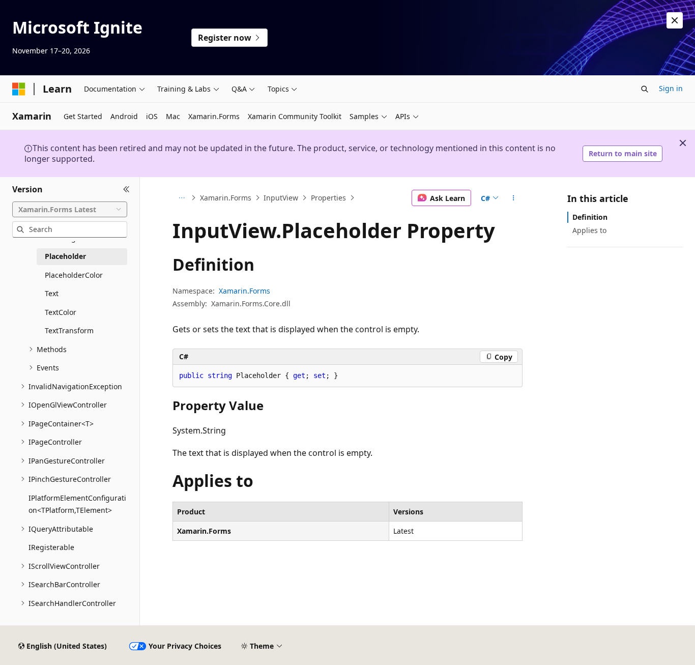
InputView (281, 198)
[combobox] (69, 209)
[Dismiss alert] (675, 20)
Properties (328, 198)
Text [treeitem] (52, 293)
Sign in (671, 88)
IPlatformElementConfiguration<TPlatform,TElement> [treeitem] (77, 504)
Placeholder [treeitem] (65, 256)
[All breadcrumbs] (181, 198)
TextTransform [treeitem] (69, 330)
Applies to (589, 230)
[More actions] (514, 198)
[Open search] (644, 89)
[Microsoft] (18, 89)
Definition (589, 217)
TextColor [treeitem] (60, 312)
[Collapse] (126, 189)
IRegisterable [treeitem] (51, 547)
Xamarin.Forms (225, 198)
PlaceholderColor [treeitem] (74, 275)
